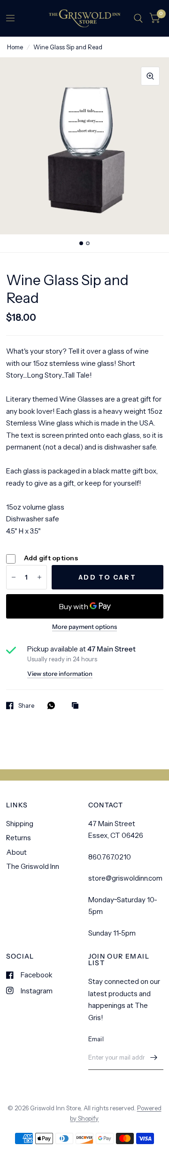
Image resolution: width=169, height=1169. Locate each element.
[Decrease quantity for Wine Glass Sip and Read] (14, 577)
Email (96, 1039)
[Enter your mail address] (154, 1057)
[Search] (138, 18)
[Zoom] (150, 76)
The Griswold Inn (32, 866)
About (16, 852)
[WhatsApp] (53, 705)
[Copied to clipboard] (77, 706)
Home (15, 47)
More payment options (84, 626)
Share (26, 705)
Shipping (19, 823)
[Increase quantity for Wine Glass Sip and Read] (39, 577)
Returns (18, 837)
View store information (59, 674)
